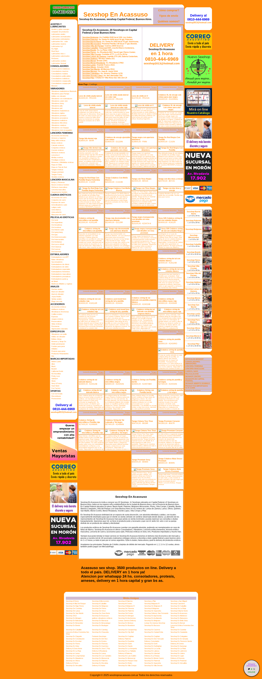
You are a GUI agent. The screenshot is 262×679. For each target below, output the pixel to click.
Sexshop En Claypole (74, 636)
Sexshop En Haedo (125, 646)
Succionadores (56, 262)
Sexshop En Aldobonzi (179, 616)
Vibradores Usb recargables (61, 130)
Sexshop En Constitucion (75, 639)
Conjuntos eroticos (58, 148)
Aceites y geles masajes (60, 29)
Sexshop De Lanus (73, 611)
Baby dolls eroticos (58, 140)
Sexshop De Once (99, 611)
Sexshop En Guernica (100, 646)
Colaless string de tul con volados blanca (169, 260)
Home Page (83, 84)
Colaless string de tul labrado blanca (88, 381)
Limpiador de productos (60, 32)
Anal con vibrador (57, 292)
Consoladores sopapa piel (61, 83)
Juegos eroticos (57, 319)
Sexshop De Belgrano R (153, 606)
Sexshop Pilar (88, 78)
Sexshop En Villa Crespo (127, 665)
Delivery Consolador (151, 641)
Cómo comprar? (168, 10)
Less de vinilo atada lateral (90, 96)
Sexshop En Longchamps (75, 656)
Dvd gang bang (57, 232)
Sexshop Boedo (89, 50)
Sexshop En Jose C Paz (101, 648)
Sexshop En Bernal (178, 623)
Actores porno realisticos (60, 69)
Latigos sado (56, 207)
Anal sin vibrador (57, 294)
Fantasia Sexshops (99, 636)
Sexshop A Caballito (99, 603)
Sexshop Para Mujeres (194, 321)
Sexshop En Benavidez (74, 623)
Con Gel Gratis (56, 394)
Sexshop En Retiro (125, 663)
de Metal (54, 281)
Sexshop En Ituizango (179, 646)
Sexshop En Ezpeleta (126, 641)
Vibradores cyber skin (59, 101)
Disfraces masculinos (59, 187)
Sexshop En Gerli (150, 644)
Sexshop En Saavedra (152, 663)
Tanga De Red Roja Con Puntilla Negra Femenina (89, 179)
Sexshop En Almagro (73, 618)
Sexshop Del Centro (125, 613)
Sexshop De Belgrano (100, 606)
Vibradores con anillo (59, 334)
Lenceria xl (55, 155)
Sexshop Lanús (89, 65)
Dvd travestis (56, 251)
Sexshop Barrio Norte (91, 42)
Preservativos (56, 321)
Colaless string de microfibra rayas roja (167, 300)
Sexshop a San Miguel (179, 601)
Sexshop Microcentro (91, 44)
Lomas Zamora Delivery (127, 620)
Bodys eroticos (56, 143)
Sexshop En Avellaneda (153, 618)
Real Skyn (55, 51)
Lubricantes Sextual (58, 63)
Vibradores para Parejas (60, 94)
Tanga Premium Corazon (169, 421)
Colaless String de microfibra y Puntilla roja (89, 421)
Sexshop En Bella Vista (179, 620)
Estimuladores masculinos (61, 274)
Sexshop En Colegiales (179, 636)
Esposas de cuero (58, 202)
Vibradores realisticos (59, 120)
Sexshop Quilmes (89, 59)
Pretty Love (55, 376)
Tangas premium (57, 172)
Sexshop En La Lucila (152, 648)
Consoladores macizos (59, 71)
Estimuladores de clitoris (60, 264)
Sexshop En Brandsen (126, 625)
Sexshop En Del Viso (99, 639)
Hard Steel (55, 386)
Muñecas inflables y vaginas (61, 284)
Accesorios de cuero (59, 197)
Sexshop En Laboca (151, 651)
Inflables (54, 349)
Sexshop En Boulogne (100, 625)
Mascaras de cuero (58, 214)
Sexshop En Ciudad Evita (153, 632)
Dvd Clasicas (56, 247)
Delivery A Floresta (177, 658)
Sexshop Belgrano (90, 37)
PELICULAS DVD (192, 374)
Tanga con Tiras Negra (141, 179)
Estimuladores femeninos (60, 272)
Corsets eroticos (57, 150)
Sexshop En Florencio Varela (181, 641)
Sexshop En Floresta (99, 644)
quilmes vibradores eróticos (102, 618)
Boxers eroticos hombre (60, 185)
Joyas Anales (56, 296)
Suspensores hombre (59, 192)
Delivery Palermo (124, 639)
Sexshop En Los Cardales (101, 656)
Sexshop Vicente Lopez (92, 76)
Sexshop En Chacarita (100, 632)
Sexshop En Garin (125, 644)
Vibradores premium (58, 115)
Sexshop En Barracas (100, 620)
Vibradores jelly (57, 106)
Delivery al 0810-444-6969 (64, 407)
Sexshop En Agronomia (152, 616)
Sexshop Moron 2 (193, 336)
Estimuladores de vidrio (60, 267)
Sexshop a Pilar (150, 601)
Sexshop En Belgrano (152, 620)
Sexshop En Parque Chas (127, 661)
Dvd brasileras (56, 225)
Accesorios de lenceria (59, 135)
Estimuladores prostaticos (61, 276)
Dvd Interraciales (57, 239)
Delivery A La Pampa (152, 656)
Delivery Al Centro (177, 644)
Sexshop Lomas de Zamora (94, 56)
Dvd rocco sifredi (57, 244)
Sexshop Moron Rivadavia (93, 63)
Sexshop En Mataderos (74, 658)
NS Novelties (56, 374)
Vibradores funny (57, 103)
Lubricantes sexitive (58, 61)
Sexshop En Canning (99, 630)
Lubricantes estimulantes (60, 39)
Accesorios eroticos (58, 307)
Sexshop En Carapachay (127, 630)
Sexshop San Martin (91, 69)
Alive (53, 364)
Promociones (56, 398)
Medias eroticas (57, 157)
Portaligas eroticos (58, 160)
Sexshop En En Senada (179, 639)
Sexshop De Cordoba (74, 608)
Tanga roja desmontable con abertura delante (117, 219)
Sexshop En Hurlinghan (153, 646)
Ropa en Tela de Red (59, 167)
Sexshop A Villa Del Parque (76, 603)
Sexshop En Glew (72, 646)
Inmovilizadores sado (59, 205)
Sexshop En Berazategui (101, 623)
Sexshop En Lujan (177, 656)
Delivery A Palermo (125, 653)
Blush (53, 366)
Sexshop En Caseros (152, 630)
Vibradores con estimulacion (61, 98)
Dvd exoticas (56, 227)
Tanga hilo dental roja (88, 138)
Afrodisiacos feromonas (60, 312)
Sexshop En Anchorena (127, 618)
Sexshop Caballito (90, 48)
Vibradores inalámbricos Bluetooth (63, 91)
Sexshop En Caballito (74, 630)
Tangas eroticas (57, 170)
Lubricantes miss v (58, 54)
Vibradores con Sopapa (60, 128)
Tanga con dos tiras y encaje (170, 179)
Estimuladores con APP (60, 257)
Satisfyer (54, 378)
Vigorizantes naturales (59, 329)
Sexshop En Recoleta (100, 663)
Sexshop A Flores (72, 601)
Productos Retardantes (60, 354)
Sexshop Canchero (178, 603)
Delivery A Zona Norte (74, 648)
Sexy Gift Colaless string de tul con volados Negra (170, 219)
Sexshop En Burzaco (152, 625)
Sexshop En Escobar (74, 641)
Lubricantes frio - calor (59, 41)
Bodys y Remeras (58, 182)
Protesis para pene (58, 351)
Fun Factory (55, 388)
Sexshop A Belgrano (151, 608)
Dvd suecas (55, 249)
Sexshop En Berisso (125, 623)
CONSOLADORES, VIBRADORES (192, 362)
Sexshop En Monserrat (100, 658)
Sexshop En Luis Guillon (127, 656)
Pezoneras (55, 326)
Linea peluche (56, 212)
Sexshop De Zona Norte (101, 613)
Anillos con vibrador (58, 96)
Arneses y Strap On (58, 341)
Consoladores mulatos (59, 74)
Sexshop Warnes (89, 71)
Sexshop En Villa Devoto (153, 665)
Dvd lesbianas (56, 242)
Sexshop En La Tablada (127, 651)
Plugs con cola (56, 301)
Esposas (54, 316)
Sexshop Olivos (89, 67)
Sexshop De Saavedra (152, 611)
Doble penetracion (58, 344)
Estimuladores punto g (59, 279)
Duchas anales (56, 289)
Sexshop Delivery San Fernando (156, 613)
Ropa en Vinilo (56, 165)
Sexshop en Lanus (73, 653)
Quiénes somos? (169, 21)
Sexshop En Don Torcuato (154, 639)
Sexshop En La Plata (178, 648)
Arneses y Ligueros (58, 138)
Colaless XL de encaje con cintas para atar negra (169, 96)
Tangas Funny (56, 174)
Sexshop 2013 (71, 616)
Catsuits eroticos (57, 145)
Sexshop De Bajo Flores (75, 606)
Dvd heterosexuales (58, 237)
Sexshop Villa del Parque (93, 46)
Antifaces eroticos (58, 309)
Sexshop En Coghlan (126, 636)
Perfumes (55, 58)
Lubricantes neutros (58, 44)
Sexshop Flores (89, 52)
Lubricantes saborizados (60, 56)
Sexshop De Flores (99, 608)
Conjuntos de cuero (58, 200)
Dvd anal (54, 220)
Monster (54, 86)
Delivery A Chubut (98, 665)
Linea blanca (56, 210)
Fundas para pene (58, 346)
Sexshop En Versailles (179, 663)
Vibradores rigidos (58, 113)
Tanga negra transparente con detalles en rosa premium (143, 219)
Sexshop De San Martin (74, 613)
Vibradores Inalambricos (60, 111)
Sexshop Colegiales (90, 73)
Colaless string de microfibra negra (113, 381)
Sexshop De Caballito (178, 606)
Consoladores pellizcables (61, 76)
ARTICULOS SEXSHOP (194, 359)
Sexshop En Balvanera (179, 618)
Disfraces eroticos (58, 153)
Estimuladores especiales (60, 269)
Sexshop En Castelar (178, 630)
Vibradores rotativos (58, 125)
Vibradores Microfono (59, 123)
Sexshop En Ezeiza (99, 641)
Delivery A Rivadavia (99, 651)
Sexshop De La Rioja (178, 608)
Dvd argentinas (57, 222)
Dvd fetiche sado (57, 230)
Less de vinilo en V (140, 96)
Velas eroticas (56, 324)
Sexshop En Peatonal (178, 661)
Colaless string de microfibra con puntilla (88, 219)
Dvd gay (54, 234)
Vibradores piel (56, 108)
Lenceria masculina (58, 190)
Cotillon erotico (56, 314)
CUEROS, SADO (191, 371)
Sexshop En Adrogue (126, 616)
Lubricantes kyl (57, 46)
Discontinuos (56, 396)
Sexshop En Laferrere (179, 651)
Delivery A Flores (72, 663)
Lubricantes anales (58, 34)
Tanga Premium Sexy (141, 460)
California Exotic (57, 371)
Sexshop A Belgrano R (126, 606)
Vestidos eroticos (57, 177)
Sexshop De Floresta (126, 608)
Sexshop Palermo (90, 39)
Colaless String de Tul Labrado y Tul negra (114, 421)
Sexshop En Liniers (178, 653)
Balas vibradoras (57, 259)
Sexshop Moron (89, 61)
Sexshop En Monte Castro (154, 658)
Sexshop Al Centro (125, 603)
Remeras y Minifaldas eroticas (62, 162)
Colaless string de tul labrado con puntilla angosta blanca (144, 300)
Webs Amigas (131, 598)
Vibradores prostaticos (59, 118)
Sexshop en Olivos (73, 661)
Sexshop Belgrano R (152, 603)
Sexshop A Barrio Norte (179, 611)
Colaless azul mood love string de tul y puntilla (115, 300)
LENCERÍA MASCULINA (194, 369)
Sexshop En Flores (73, 644)
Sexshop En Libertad (152, 653)
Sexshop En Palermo (99, 661)
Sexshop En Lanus (99, 653)
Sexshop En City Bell (126, 632)
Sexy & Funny (56, 383)
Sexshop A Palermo (125, 601)
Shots (53, 381)
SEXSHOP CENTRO (193, 376)
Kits (52, 356)
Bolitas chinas (56, 339)
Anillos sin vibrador (58, 337)
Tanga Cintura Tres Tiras (142, 421)
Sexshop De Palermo (126, 611)
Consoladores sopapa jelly (61, 81)
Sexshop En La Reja (73, 651)
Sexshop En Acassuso (115, 14)
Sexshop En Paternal (152, 661)
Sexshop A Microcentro (100, 601)
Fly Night (54, 49)
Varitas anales (56, 299)
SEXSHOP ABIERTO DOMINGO (197, 383)
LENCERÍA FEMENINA (194, 366)
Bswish (54, 369)
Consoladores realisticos (60, 78)
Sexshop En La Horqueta (127, 648)
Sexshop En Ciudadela (179, 632)
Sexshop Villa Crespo (91, 54)
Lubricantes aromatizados (61, 37)
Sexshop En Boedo (73, 625)
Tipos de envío (168, 15)
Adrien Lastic (56, 361)
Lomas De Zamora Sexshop (154, 623)
